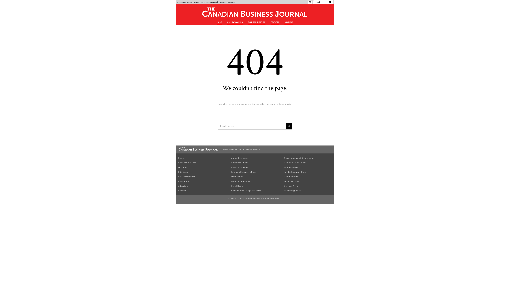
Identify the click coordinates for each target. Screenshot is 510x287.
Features (275, 22)
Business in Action (256, 22)
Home (219, 22)
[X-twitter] (310, 2)
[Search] (330, 2)
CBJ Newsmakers (235, 22)
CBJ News (288, 22)
